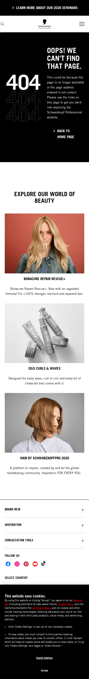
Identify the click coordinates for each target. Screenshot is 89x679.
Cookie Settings (44, 657)
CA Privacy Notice (41, 607)
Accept (44, 670)
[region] (44, 632)
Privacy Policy (65, 604)
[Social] (8, 564)
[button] (44, 509)
